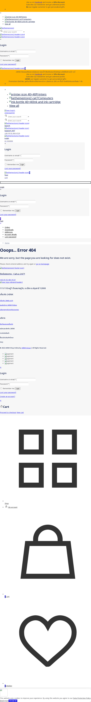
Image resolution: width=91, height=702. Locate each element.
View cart (20, 412)
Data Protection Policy (82, 698)
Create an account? (7, 396)
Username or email (8, 379)
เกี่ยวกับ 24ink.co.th (6, 301)
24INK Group (26, 348)
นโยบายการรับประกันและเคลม (9, 310)
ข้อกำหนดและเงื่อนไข (6, 324)
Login (17, 388)
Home (7, 243)
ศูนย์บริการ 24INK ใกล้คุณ (8, 305)
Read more (4, 701)
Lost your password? (8, 392)
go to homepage (42, 264)
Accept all (12, 701)
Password (4, 384)
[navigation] (45, 407)
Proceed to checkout (8, 412)
